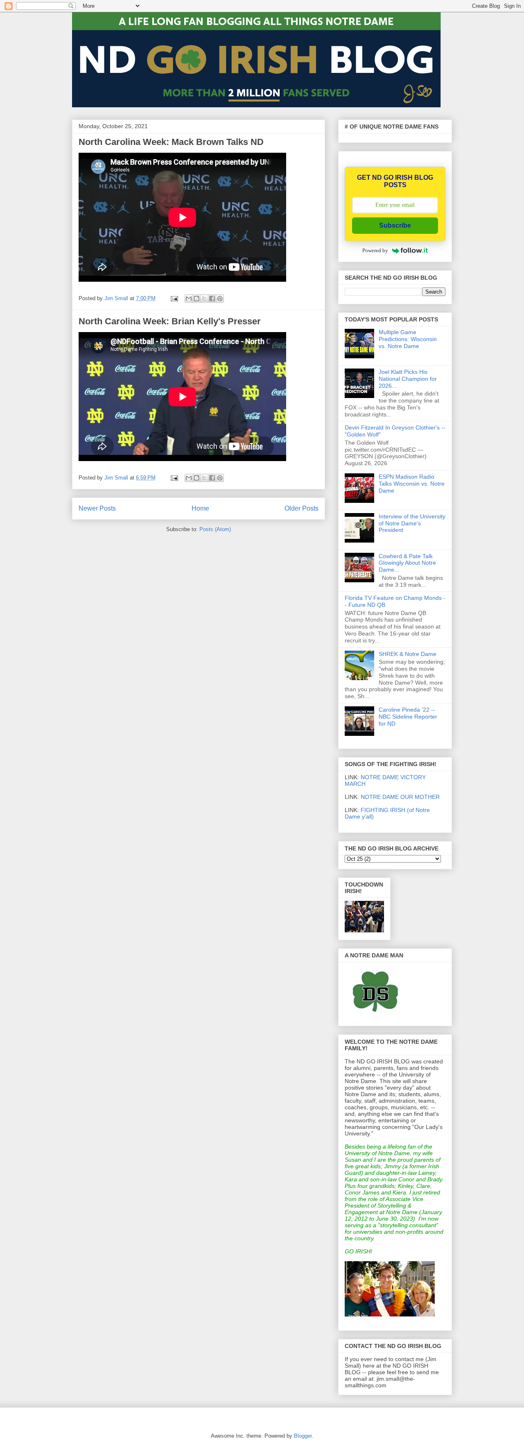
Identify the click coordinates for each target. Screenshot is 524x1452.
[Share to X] (204, 298)
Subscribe (395, 225)
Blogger (303, 1436)
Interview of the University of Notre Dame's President (412, 523)
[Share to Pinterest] (220, 298)
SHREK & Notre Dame (407, 654)
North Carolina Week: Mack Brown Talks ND (171, 142)
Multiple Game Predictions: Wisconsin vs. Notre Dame (408, 339)
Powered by (375, 250)
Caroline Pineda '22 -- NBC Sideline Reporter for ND (408, 716)
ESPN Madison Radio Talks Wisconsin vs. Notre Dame (412, 483)
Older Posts (301, 508)
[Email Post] (174, 298)
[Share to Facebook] (212, 298)
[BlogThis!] (196, 298)
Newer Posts (97, 508)
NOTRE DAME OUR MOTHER (400, 797)
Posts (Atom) (215, 529)
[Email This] (189, 298)
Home (200, 508)
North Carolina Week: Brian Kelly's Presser (170, 321)
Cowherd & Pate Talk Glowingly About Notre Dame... (407, 563)
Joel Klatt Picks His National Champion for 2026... (408, 379)
